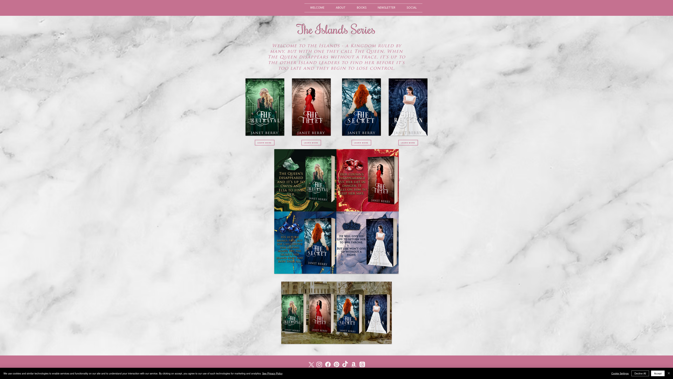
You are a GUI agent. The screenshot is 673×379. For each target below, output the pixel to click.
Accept (658, 373)
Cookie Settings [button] (620, 373)
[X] (310, 364)
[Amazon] (353, 364)
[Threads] (362, 364)
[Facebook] (328, 364)
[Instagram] (319, 364)
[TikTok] (345, 364)
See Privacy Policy (272, 373)
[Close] (669, 373)
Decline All (640, 373)
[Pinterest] (336, 364)
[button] (361, 8)
